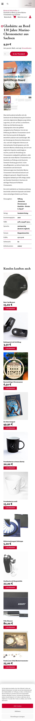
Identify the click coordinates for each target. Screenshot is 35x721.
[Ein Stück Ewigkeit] (16, 393)
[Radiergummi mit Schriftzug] (16, 314)
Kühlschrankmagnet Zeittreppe (13, 541)
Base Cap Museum (9, 302)
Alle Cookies (17, 706)
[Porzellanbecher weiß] (16, 473)
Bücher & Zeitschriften (11, 11)
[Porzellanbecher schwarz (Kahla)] (16, 433)
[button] (29, 64)
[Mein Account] (29, 17)
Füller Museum (8, 621)
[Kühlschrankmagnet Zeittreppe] (16, 513)
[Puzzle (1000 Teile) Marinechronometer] (16, 632)
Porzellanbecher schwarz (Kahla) (14, 462)
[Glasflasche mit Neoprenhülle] (16, 553)
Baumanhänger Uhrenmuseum (13, 382)
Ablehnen (18, 711)
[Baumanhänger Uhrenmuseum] (16, 354)
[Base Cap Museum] (16, 274)
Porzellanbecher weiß (10, 501)
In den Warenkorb (19, 54)
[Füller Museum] (16, 592)
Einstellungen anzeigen (17, 716)
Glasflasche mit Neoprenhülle (13, 581)
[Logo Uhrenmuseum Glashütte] (31, 4)
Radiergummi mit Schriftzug (12, 342)
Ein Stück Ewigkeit (9, 422)
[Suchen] (7, 4)
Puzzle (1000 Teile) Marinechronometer (16, 661)
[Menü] (2, 3)
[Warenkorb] (13, 17)
